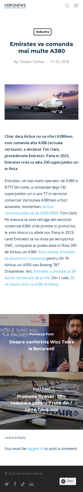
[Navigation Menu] (76, 5)
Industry (42, 32)
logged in (35, 448)
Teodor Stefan (31, 61)
